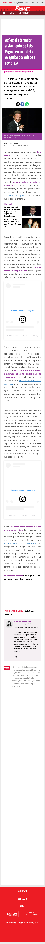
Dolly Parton (18, 3)
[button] (18, 104)
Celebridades (25, 13)
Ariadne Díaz (29, 3)
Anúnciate (22, 891)
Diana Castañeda (11, 144)
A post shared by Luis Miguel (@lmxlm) (22, 336)
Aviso (22, 906)
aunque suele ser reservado (20, 543)
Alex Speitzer (40, 3)
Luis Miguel (30, 611)
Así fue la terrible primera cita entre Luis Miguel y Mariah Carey (12, 223)
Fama (12, 13)
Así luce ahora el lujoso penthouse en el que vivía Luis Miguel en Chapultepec (13, 211)
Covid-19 (8, 614)
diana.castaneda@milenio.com (24, 624)
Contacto (22, 899)
